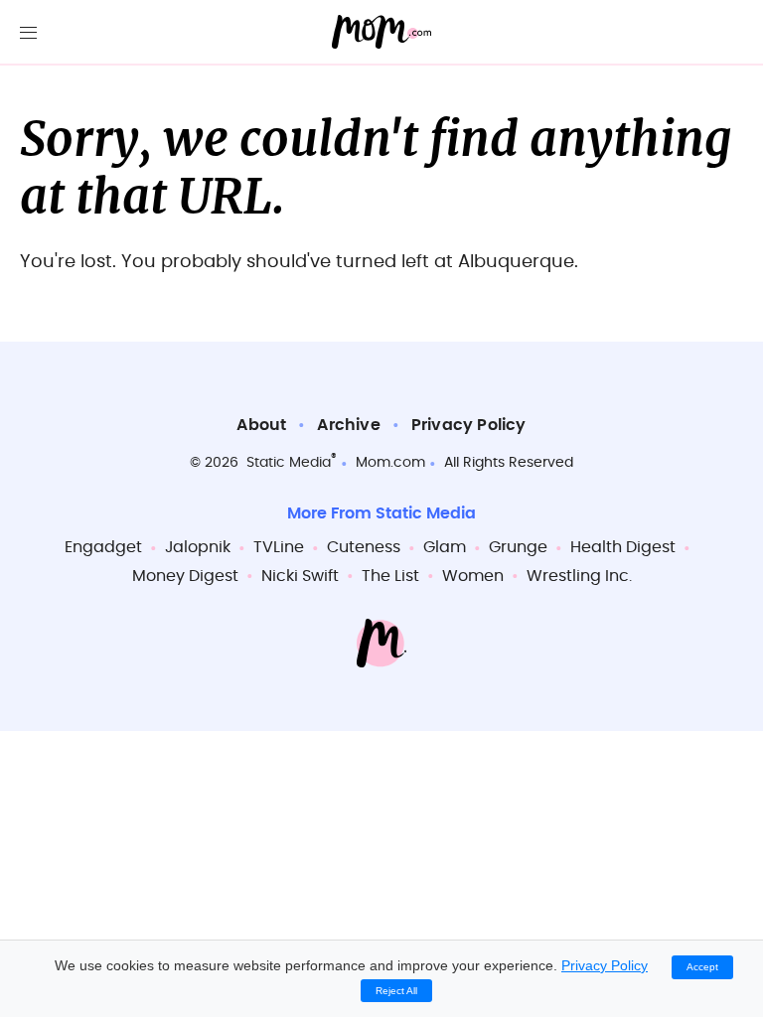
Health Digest (623, 547)
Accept (702, 966)
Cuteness (363, 547)
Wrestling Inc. (579, 576)
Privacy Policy (469, 425)
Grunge (518, 547)
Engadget (103, 547)
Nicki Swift (300, 576)
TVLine (278, 547)
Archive (348, 425)
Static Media (288, 463)
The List (390, 576)
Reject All (396, 990)
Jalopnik (197, 547)
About (261, 425)
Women (473, 576)
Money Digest (185, 576)
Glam (444, 547)
